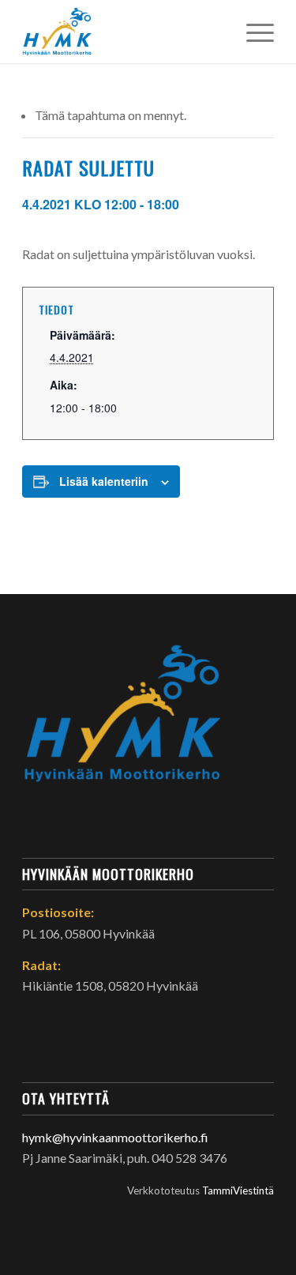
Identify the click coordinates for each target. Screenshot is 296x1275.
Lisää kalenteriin (103, 481)
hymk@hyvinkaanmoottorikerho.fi (115, 1137)
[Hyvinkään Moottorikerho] (122, 31)
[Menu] (252, 31)
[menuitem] (252, 31)
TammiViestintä (238, 1190)
